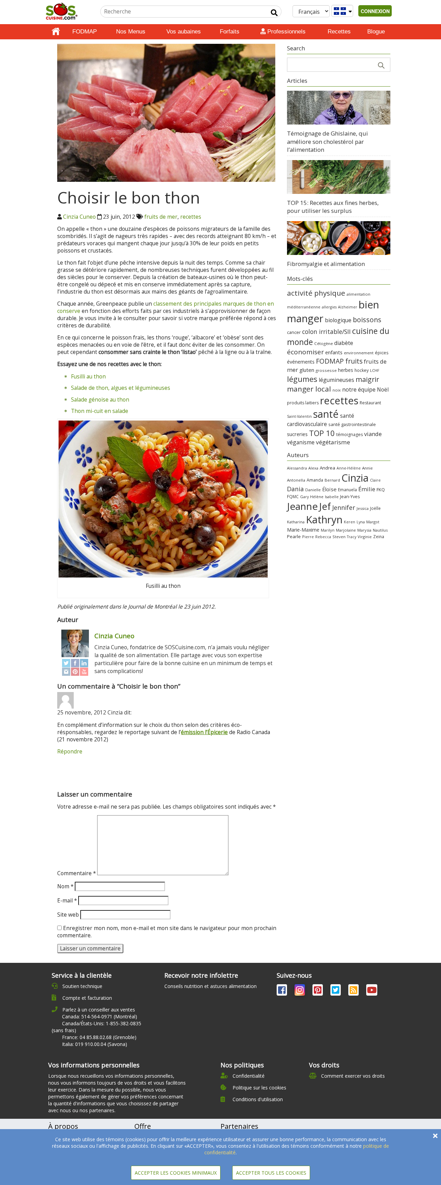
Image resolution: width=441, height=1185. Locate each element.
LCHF (374, 370)
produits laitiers (303, 403)
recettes (190, 216)
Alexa (313, 468)
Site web (68, 914)
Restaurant (370, 403)
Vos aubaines (183, 31)
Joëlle (375, 508)
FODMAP (84, 31)
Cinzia (355, 478)
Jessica (363, 508)
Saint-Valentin (299, 416)
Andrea (327, 468)
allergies (329, 307)
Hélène (317, 496)
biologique (338, 320)
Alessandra (297, 468)
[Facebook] (75, 663)
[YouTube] (84, 671)
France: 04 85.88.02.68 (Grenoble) (99, 1037)
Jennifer (343, 507)
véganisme (301, 442)
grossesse (326, 370)
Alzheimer (347, 307)
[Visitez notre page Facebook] (282, 991)
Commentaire (76, 873)
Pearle (294, 536)
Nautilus (380, 530)
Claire (375, 480)
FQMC (293, 496)
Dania (295, 489)
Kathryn (324, 519)
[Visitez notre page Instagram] (300, 991)
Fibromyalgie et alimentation (326, 264)
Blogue (376, 31)
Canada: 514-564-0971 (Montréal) (99, 1016)
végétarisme (333, 442)
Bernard (332, 480)
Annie (367, 468)
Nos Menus (130, 31)
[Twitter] (66, 663)
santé (326, 414)
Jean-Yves (350, 497)
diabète (343, 343)
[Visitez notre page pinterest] (318, 991)
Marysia (364, 530)
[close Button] (435, 1136)
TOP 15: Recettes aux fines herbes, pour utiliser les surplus (333, 207)
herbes (345, 370)
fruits (353, 361)
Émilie (366, 489)
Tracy (351, 536)
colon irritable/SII (326, 331)
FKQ (381, 489)
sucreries (297, 434)
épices (381, 353)
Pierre (308, 536)
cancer (294, 332)
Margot (372, 521)
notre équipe (359, 389)
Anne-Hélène (349, 468)
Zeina (378, 536)
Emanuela (347, 490)
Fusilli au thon (88, 376)
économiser (305, 351)
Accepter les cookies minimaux (176, 1172)
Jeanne (302, 506)
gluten (306, 369)
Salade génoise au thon (100, 399)
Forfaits (229, 31)
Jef (325, 506)
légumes (302, 379)
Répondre (69, 751)
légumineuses (336, 380)
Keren (349, 522)
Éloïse (329, 489)
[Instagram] (66, 671)
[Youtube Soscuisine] (371, 991)
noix (336, 390)
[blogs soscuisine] (354, 991)
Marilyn (328, 530)
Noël (383, 389)
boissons (367, 319)
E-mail (67, 900)
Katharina (296, 521)
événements (301, 361)
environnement (358, 352)
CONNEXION (375, 11)
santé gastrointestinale (352, 424)
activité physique (316, 293)
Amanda (315, 480)
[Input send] (274, 13)
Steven (339, 536)
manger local (309, 389)
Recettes (339, 31)
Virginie (365, 536)
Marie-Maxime (303, 529)
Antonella (296, 480)
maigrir (367, 379)
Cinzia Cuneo (79, 216)
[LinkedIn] (84, 663)
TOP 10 (322, 433)
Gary (304, 496)
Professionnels (286, 31)
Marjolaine (346, 530)
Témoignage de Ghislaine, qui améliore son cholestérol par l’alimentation (327, 141)
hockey (362, 370)
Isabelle (332, 496)
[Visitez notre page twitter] (336, 991)
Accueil (55, 31)
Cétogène (323, 343)
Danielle (313, 489)
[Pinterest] (75, 671)
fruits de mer (160, 216)
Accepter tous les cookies (271, 1172)
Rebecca (323, 536)
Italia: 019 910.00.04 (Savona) (94, 1044)
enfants (333, 352)
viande (373, 434)
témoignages (349, 434)
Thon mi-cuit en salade (99, 411)
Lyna (361, 522)
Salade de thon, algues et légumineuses (120, 388)
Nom (65, 886)
